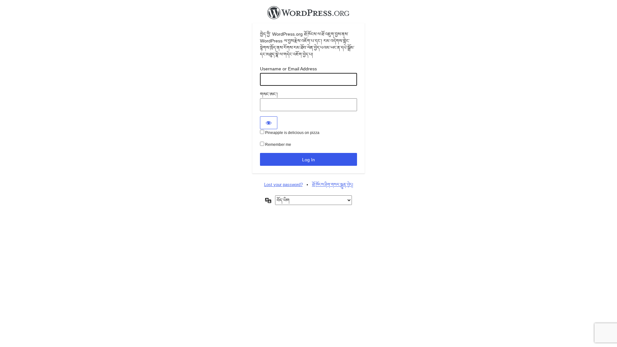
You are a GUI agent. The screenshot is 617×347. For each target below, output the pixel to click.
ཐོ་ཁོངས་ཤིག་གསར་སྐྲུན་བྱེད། (332, 184)
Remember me (277, 144)
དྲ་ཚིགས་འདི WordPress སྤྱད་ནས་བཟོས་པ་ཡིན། (308, 14)
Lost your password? (283, 184)
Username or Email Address (288, 68)
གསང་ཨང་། (269, 94)
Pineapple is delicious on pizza (291, 132)
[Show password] (268, 122)
